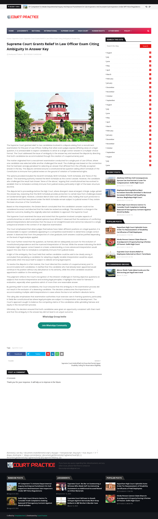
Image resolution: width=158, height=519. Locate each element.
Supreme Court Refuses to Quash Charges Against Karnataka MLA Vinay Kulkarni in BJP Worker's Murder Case (83, 500)
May (129, 66)
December (129, 87)
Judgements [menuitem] (22, 31)
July (129, 57)
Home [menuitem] (11, 31)
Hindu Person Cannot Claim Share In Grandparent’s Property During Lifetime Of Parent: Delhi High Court (133, 241)
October (129, 96)
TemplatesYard (20, 516)
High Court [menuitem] (83, 31)
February (129, 79)
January (129, 83)
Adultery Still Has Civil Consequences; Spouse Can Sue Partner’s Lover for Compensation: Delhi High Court (132, 180)
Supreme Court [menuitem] (67, 31)
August (129, 53)
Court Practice (42, 516)
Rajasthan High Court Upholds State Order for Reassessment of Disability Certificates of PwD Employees (132, 229)
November (129, 92)
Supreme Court (17, 38)
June (129, 61)
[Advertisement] (106, 18)
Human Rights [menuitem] (98, 31)
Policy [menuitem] (127, 31)
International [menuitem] (50, 31)
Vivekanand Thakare (16, 54)
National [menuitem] (36, 31)
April (129, 70)
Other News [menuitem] (113, 31)
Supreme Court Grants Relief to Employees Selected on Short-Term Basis (134, 253)
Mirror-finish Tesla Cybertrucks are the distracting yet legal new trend (133, 271)
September (129, 100)
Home (9, 38)
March (129, 74)
